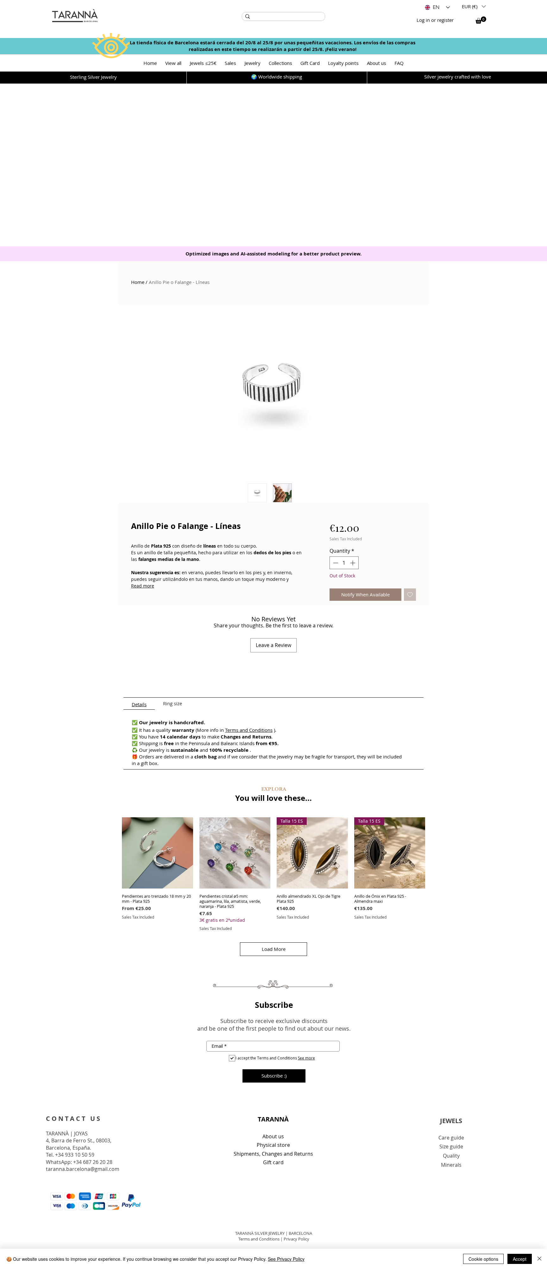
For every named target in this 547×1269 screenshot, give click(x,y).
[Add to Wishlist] (410, 594)
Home (137, 282)
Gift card (273, 1162)
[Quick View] (157, 853)
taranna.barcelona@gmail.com (82, 1168)
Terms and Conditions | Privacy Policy (273, 1239)
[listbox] (474, 6)
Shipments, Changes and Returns (273, 1153)
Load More (274, 949)
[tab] (139, 704)
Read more (142, 586)
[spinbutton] (344, 563)
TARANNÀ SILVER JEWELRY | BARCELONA (273, 1233)
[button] (474, 6)
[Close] (539, 1259)
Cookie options (483, 1259)
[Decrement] (334, 563)
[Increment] (353, 563)
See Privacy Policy (286, 1259)
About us (273, 1136)
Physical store (273, 1144)
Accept (519, 1259)
